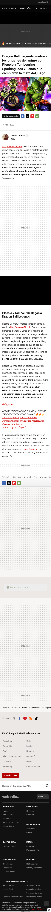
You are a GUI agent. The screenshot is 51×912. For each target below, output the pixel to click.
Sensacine (30, 829)
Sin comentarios (12, 116)
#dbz (4, 417)
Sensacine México (33, 889)
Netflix (18, 43)
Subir (40, 797)
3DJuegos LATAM (33, 885)
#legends (26, 420)
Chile (28, 741)
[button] (19, 135)
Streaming (7, 766)
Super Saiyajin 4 (30, 449)
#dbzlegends (37, 420)
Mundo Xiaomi (8, 826)
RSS (30, 718)
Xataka (5, 811)
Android (27, 477)
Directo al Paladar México (13, 897)
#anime (23, 417)
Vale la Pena (9, 8)
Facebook (22, 116)
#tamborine (16, 424)
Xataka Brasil (8, 889)
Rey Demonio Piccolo (20, 327)
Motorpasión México (34, 897)
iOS (35, 477)
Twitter (27, 116)
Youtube (25, 718)
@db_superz (8, 404)
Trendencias (8, 864)
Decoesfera (7, 868)
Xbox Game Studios (12, 756)
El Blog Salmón (32, 864)
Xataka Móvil (8, 815)
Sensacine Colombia (34, 893)
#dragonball (13, 417)
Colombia (7, 746)
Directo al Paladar (10, 846)
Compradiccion (9, 871)
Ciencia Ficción (33, 766)
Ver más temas (10, 775)
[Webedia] (44, 2)
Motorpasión (31, 846)
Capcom (7, 761)
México (29, 746)
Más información (38, 909)
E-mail (37, 116)
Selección (25, 8)
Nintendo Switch (41, 43)
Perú (5, 751)
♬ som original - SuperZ (14, 427)
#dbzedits (32, 417)
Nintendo (27, 43)
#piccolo (6, 424)
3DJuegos (30, 811)
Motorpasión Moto (33, 850)
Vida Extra (30, 815)
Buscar (47, 786)
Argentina (7, 741)
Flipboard (32, 116)
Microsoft (30, 756)
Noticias (17, 477)
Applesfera (7, 819)
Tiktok (36, 718)
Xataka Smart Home (10, 822)
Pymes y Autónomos (34, 868)
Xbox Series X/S (42, 8)
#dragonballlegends (11, 420)
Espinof (29, 832)
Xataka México (8, 885)
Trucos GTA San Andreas (31, 708)
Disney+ (8, 43)
